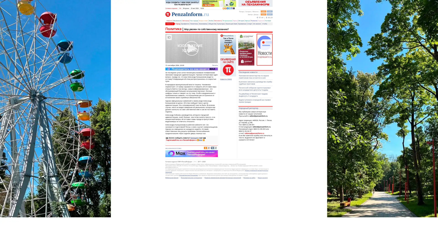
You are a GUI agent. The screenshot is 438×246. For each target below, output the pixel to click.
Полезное (254, 21)
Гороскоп (261, 21)
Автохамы (185, 21)
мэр (166, 148)
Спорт (249, 24)
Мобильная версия (171, 178)
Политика (194, 24)
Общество (212, 24)
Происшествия (231, 24)
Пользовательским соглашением (188, 175)
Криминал (242, 24)
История (241, 21)
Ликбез (211, 21)
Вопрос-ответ (203, 21)
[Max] (191, 69)
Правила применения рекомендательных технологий (222, 178)
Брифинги (185, 24)
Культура (221, 24)
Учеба (264, 24)
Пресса (235, 21)
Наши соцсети (263, 178)
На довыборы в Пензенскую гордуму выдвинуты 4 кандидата (253, 95)
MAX (200, 140)
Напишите (194, 138)
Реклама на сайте (249, 178)
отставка (178, 148)
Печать (215, 65)
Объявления (177, 21)
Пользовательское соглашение (191, 178)
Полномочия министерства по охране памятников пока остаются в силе (254, 77)
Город (178, 24)
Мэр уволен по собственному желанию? (206, 29)
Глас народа (194, 21)
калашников (172, 148)
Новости (169, 21)
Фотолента (218, 21)
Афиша (247, 21)
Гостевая (268, 21)
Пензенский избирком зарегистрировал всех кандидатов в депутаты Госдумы (255, 89)
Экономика (203, 24)
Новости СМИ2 (226, 79)
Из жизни (257, 24)
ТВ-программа (227, 21)
